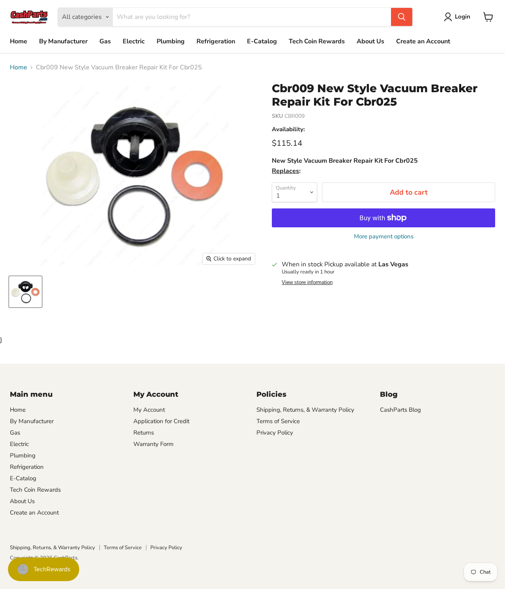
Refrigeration (215, 41)
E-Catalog (262, 41)
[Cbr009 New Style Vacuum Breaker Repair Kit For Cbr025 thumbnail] (25, 291)
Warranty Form (153, 444)
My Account (149, 410)
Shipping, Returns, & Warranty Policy (305, 410)
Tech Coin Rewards (317, 41)
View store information (307, 282)
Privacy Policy (274, 433)
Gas (105, 41)
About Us (370, 41)
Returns (143, 433)
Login (462, 16)
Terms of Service (278, 421)
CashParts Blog (400, 410)
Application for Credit (161, 421)
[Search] (401, 17)
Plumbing (171, 41)
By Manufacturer (63, 41)
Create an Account (423, 41)
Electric (134, 41)
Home (18, 41)
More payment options (383, 236)
